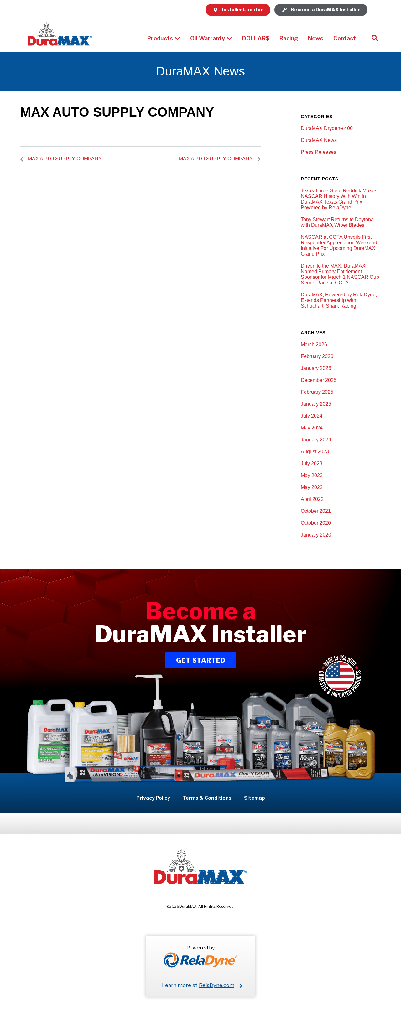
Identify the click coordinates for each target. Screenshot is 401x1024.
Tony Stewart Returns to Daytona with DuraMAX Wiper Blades (337, 222)
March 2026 (314, 344)
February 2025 (317, 392)
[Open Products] (177, 38)
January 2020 (316, 535)
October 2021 (316, 511)
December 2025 (318, 380)
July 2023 (311, 463)
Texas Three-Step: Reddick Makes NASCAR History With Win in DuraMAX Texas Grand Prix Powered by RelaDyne (339, 199)
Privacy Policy (153, 798)
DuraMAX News (319, 140)
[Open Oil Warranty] (229, 38)
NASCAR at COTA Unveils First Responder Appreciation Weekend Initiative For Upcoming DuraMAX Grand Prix (339, 245)
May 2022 (312, 487)
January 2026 (316, 368)
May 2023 (312, 475)
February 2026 (317, 356)
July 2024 (311, 415)
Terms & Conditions (207, 798)
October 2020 (316, 523)
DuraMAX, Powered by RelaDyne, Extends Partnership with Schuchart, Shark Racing (339, 300)
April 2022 (312, 499)
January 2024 (316, 439)
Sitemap (254, 798)
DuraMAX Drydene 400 (327, 128)
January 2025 (316, 404)
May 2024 (312, 427)
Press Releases (318, 152)
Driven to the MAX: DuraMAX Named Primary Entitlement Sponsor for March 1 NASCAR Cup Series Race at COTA (340, 274)
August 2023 (315, 451)
